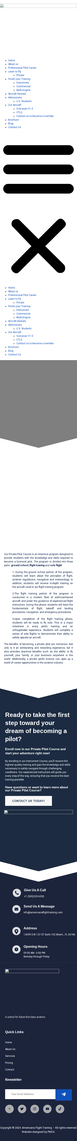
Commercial (23, 86)
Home (11, 60)
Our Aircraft (14, 105)
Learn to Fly (14, 71)
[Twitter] (22, 1109)
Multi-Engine (23, 90)
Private (20, 75)
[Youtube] (47, 1109)
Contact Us (14, 127)
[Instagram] (34, 1109)
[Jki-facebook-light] (9, 1109)
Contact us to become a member (35, 116)
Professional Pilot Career (22, 67)
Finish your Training (19, 79)
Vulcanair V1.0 (24, 108)
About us (13, 64)
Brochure (13, 119)
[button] (38, 207)
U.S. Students (24, 101)
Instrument (22, 82)
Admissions (15, 97)
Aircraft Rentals (17, 93)
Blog (10, 123)
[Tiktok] (60, 1109)
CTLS (19, 112)
